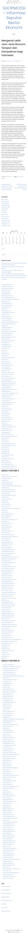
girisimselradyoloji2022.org (8, 495)
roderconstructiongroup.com (9, 519)
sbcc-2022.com (5, 442)
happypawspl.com (6, 555)
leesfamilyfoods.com (6, 417)
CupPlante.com (5, 348)
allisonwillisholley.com (8, 788)
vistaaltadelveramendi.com (10, 670)
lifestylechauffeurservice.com (9, 389)
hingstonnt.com (5, 301)
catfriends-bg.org (6, 290)
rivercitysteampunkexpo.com (10, 818)
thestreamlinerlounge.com (10, 848)
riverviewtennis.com (6, 637)
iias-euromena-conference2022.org (10, 508)
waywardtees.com (6, 294)
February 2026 (5, 201)
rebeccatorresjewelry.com (8, 357)
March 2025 (4, 214)
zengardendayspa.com (9, 741)
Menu (14, 34)
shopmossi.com (7, 779)
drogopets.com (5, 647)
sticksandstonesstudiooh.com (10, 775)
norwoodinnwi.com (8, 839)
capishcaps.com (5, 656)
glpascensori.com (7, 764)
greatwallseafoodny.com (9, 702)
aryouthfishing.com (8, 730)
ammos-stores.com (8, 827)
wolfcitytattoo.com (7, 751)
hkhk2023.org (5, 449)
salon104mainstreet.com (8, 568)
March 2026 (4, 199)
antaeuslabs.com (5, 339)
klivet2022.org (5, 503)
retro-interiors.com (6, 408)
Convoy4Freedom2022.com (8, 445)
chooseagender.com (6, 303)
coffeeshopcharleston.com (8, 566)
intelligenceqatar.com (7, 327)
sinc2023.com (5, 480)
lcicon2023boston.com (7, 464)
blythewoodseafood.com (8, 615)
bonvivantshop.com (6, 346)
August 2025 (4, 209)
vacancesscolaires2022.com (8, 468)
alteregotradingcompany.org (9, 436)
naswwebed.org (5, 432)
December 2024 (5, 220)
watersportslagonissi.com (8, 402)
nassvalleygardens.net (9, 854)
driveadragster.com (8, 683)
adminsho (19, 61)
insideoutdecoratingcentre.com (9, 393)
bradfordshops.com (6, 425)
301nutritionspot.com (8, 826)
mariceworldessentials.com (8, 592)
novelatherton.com (8, 852)
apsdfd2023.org (5, 453)
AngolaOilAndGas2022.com (8, 443)
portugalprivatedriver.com (8, 562)
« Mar (3, 249)
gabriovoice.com (7, 706)
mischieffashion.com (6, 404)
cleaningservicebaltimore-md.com (12, 666)
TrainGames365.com (6, 320)
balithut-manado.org (7, 434)
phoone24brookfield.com (8, 620)
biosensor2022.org (6, 499)
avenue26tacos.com (8, 715)
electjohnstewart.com (8, 855)
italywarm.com (6, 867)
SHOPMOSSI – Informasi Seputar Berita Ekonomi (14, 17)
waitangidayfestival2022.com (9, 466)
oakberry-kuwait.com (7, 576)
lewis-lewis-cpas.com (6, 419)
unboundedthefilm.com (7, 288)
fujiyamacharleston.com (7, 585)
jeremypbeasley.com (6, 380)
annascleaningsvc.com (8, 749)
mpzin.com (4, 350)
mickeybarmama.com (7, 622)
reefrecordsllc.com (7, 726)
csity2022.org (5, 512)
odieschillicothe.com (6, 547)
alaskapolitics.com (6, 307)
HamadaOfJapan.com (7, 333)
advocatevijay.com (6, 428)
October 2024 (5, 224)
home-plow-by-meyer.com (10, 691)
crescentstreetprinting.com (10, 679)
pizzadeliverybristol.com (7, 551)
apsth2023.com (5, 460)
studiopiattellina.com (7, 581)
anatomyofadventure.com (9, 801)
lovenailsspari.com (6, 574)
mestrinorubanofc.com (9, 850)
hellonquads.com (5, 525)
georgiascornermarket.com (8, 559)
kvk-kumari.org (7, 870)
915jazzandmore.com (7, 596)
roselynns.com (5, 314)
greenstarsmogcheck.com (8, 553)
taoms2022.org (5, 506)
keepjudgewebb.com (8, 799)
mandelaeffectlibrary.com (8, 312)
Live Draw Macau (6, 890)
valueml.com (4, 355)
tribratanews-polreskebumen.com (12, 859)
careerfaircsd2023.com (7, 458)
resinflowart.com (7, 708)
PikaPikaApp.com (6, 329)
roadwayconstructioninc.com (9, 624)
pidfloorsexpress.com (7, 296)
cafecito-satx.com (7, 736)
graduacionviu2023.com (9, 738)
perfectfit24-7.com (6, 561)
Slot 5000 (3, 904)
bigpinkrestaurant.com (7, 374)
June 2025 (4, 212)
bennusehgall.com (6, 516)
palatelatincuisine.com (8, 693)
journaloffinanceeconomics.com (11, 869)
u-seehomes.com (6, 400)
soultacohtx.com (5, 654)
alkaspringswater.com (7, 570)
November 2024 (5, 222)
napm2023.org (5, 451)
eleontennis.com (5, 421)
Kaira (15, 930)
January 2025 (4, 218)
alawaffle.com (6, 728)
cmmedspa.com (7, 805)
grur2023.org (5, 447)
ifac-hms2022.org (6, 504)
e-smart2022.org (5, 414)
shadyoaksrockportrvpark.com (9, 536)
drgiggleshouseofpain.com (8, 384)
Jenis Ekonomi (9, 176)
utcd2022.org (4, 497)
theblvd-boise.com (6, 410)
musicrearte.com (5, 634)
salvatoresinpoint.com (7, 395)
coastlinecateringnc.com (9, 672)
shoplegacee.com (6, 344)
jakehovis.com (5, 600)
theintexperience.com (7, 286)
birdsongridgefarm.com (9, 831)
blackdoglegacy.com (8, 694)
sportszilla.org (5, 628)
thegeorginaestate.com (7, 613)
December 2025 (5, 205)
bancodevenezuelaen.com (8, 297)
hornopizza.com (7, 681)
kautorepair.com (5, 540)
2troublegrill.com (7, 771)
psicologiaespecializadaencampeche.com (13, 676)
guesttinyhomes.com (8, 689)
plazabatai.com (5, 521)
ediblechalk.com (5, 649)
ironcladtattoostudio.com (9, 745)
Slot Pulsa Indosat (6, 893)
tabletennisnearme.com (7, 650)
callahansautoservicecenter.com (10, 557)
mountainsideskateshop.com (10, 822)
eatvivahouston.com (8, 696)
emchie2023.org (5, 493)
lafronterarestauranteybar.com (11, 754)
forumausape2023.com (7, 455)
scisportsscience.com (8, 874)
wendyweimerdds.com (7, 365)
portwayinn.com (7, 792)
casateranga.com (7, 773)
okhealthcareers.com (7, 284)
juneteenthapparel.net (9, 865)
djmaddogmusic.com (8, 794)
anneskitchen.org (7, 723)
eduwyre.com (4, 406)
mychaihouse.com (6, 609)
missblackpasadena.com (9, 721)
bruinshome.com (7, 747)
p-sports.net (6, 709)
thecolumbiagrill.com (7, 484)
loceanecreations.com (8, 829)
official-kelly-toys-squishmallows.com (11, 639)
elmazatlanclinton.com (7, 544)
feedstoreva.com (5, 645)
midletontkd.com (7, 807)
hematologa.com (7, 685)
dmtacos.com (6, 678)
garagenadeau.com (6, 387)
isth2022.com (4, 474)
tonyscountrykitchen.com (8, 605)
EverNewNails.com (6, 391)
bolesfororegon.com (8, 844)
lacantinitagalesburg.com (8, 549)
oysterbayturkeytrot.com (9, 752)
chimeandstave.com (8, 700)
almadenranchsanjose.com (8, 427)
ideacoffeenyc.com (6, 546)
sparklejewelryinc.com (8, 743)
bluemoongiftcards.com (9, 816)
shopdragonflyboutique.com (9, 626)
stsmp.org (4, 309)
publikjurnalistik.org (8, 863)
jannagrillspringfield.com (8, 583)
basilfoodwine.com (7, 811)
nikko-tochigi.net (7, 812)
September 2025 (5, 207)
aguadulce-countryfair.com (8, 598)
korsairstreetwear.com (9, 711)
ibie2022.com (4, 440)
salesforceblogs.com (6, 318)
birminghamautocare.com (8, 604)
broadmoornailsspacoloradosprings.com (13, 719)
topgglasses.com (7, 717)
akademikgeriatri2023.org (8, 489)
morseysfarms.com (6, 635)
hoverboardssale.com (7, 305)
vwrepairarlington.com (9, 665)
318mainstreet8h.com (7, 572)
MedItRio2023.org (6, 462)
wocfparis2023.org (6, 478)
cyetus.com (4, 423)
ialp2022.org (4, 501)
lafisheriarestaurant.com (8, 594)
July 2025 (3, 211)
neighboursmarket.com (9, 840)
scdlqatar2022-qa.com (7, 482)
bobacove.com (5, 619)
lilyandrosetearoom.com (9, 756)
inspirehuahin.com (6, 376)
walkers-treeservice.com (9, 777)
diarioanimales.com (6, 527)
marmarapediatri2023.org (8, 491)
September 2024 (5, 226)
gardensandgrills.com (8, 809)
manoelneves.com (6, 311)
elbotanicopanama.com (7, 534)
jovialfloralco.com (6, 397)
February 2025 (5, 216)
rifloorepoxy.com (7, 766)
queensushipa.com (6, 363)
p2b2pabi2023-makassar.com (9, 476)
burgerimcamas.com (8, 878)
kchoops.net (6, 820)
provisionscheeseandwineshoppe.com (11, 486)
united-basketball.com (8, 732)
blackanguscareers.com (9, 842)
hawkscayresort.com (6, 523)
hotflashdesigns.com (6, 385)
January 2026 (4, 203)
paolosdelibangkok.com (7, 617)
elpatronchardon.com (7, 587)
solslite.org (5, 790)
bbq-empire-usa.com (7, 643)
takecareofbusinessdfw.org (8, 331)
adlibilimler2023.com (6, 430)
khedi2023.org (5, 488)
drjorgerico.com (5, 361)
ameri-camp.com (5, 367)
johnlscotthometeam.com (8, 399)
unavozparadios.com (7, 531)
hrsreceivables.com (6, 369)
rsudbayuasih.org (7, 861)
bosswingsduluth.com (7, 602)
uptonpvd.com (6, 769)
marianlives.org (5, 292)
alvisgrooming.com (6, 611)
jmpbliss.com (4, 359)
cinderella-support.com (7, 372)
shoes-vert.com (5, 532)
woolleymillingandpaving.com (10, 767)
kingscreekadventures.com (8, 337)
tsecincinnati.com (6, 517)
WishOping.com (5, 342)
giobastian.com (7, 762)
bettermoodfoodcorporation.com (10, 299)
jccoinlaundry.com (6, 538)
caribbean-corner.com (8, 814)
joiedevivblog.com (7, 833)
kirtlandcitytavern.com (8, 824)
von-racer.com (5, 564)
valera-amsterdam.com (9, 835)
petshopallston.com (8, 713)
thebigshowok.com (8, 698)
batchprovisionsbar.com (7, 630)
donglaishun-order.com (7, 589)
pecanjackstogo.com (8, 739)
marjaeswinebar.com (7, 542)
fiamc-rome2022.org (6, 590)
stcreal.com (4, 352)
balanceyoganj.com (6, 316)
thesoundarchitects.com (9, 796)
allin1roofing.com (7, 797)
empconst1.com (5, 370)
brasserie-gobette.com (7, 632)
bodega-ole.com (7, 846)
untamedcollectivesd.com (9, 781)
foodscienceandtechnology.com (11, 872)
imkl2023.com (5, 457)
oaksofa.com (4, 652)
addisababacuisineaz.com (9, 876)
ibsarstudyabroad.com (7, 514)
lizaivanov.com (6, 687)
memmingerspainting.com (8, 378)
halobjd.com (4, 326)
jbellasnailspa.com (6, 607)
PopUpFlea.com (5, 354)
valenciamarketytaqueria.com (10, 724)
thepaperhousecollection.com (10, 786)
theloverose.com (7, 704)
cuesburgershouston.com (9, 674)
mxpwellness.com (7, 782)
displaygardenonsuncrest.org (9, 641)
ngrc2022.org (5, 415)
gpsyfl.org (4, 658)
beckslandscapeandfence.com (10, 668)
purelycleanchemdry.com (8, 341)
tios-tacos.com (6, 734)
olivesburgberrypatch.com (10, 758)
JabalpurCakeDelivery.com (8, 324)
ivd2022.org (4, 510)
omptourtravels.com (8, 857)
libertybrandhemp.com (9, 837)
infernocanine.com (7, 784)
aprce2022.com (5, 438)
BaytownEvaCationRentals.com (9, 322)
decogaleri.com (5, 529)
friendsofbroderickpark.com (9, 579)
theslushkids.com (7, 760)
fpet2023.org (4, 412)
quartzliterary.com (6, 577)
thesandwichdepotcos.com (8, 382)
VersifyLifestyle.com (6, 335)
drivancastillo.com (7, 803)
